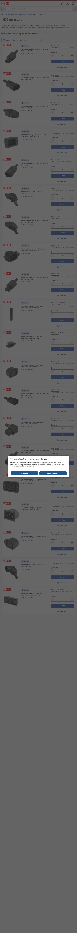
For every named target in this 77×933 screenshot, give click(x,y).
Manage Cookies (53, 473)
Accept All (24, 473)
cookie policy (17, 467)
